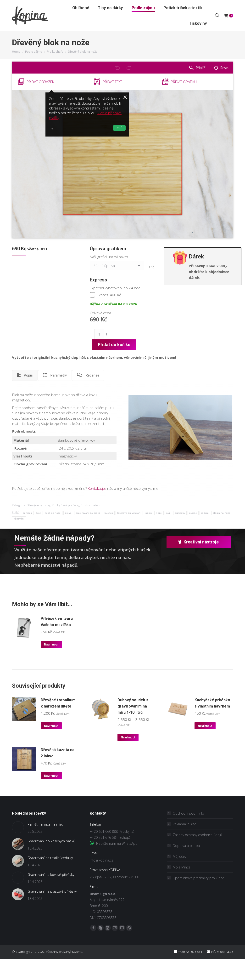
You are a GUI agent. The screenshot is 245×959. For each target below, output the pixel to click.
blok (38, 512)
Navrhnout (51, 644)
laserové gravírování (129, 512)
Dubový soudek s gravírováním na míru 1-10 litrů (132, 706)
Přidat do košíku (114, 344)
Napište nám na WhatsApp (116, 843)
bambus (27, 512)
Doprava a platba (186, 845)
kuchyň (109, 512)
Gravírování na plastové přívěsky (52, 891)
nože (159, 512)
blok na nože (53, 512)
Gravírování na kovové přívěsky (51, 874)
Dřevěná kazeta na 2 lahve (57, 753)
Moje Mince (181, 867)
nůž (168, 512)
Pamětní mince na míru (45, 824)
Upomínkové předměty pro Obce (198, 878)
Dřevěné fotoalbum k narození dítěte (58, 703)
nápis (148, 512)
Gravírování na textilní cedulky (50, 858)
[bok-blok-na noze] (180, 427)
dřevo (68, 512)
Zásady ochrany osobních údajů (197, 835)
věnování (19, 518)
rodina (205, 512)
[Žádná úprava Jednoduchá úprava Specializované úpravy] (118, 267)
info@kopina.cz (101, 860)
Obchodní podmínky (188, 813)
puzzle (193, 512)
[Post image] (18, 827)
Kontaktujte (97, 488)
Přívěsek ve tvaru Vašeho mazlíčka (57, 621)
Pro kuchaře (89, 505)
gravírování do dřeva (88, 512)
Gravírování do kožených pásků (51, 841)
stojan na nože (221, 512)
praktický (180, 512)
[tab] (25, 375)
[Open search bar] (217, 15)
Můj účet (179, 856)
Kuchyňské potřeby (65, 505)
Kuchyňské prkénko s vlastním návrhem (212, 703)
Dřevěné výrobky (38, 505)
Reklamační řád (184, 824)
